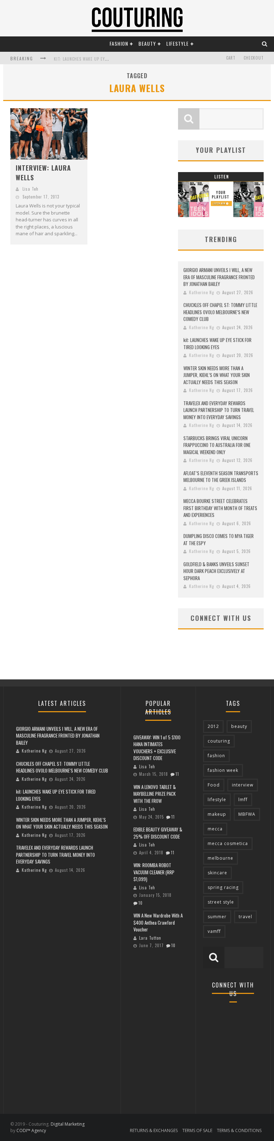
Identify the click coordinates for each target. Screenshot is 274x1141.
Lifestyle (177, 43)
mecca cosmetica (228, 843)
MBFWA (246, 814)
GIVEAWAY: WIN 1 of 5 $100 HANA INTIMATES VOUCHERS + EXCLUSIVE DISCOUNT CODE (157, 748)
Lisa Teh (30, 189)
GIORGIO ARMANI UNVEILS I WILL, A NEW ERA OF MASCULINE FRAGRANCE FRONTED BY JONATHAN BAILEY (219, 276)
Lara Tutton (150, 938)
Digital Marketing (68, 1124)
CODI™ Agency (31, 1130)
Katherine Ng (201, 292)
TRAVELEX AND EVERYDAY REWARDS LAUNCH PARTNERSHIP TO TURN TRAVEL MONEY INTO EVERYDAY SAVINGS (218, 410)
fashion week (223, 770)
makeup (217, 814)
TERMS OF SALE (197, 1130)
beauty (239, 726)
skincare (217, 873)
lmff (243, 799)
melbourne (220, 858)
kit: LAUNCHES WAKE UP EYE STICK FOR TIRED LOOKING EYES (217, 343)
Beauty (147, 43)
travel (245, 917)
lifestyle (217, 799)
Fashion (119, 43)
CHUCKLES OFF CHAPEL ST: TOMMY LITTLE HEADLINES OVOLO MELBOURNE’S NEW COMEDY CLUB (220, 311)
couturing (219, 741)
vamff (214, 931)
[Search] (264, 43)
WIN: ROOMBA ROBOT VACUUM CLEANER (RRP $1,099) (153, 872)
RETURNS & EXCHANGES (154, 1130)
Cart (230, 58)
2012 (213, 726)
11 (177, 774)
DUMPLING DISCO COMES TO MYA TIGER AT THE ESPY (218, 539)
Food (214, 785)
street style (221, 902)
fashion (216, 756)
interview (242, 785)
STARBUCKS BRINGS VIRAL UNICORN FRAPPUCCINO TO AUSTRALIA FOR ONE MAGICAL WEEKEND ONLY (216, 445)
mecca (215, 829)
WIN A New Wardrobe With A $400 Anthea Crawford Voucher (158, 922)
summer (217, 917)
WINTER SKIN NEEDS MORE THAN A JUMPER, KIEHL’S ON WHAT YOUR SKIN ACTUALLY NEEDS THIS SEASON (216, 375)
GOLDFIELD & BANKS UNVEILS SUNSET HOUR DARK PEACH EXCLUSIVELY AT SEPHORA (216, 571)
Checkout (254, 58)
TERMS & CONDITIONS (239, 1130)
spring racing (223, 887)
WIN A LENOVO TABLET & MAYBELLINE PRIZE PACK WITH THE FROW (154, 793)
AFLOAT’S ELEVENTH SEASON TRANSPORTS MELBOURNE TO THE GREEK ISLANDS (220, 476)
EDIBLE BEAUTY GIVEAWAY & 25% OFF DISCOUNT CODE (157, 833)
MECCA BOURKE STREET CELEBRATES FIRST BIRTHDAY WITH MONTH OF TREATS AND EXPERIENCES (220, 507)
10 (140, 903)
